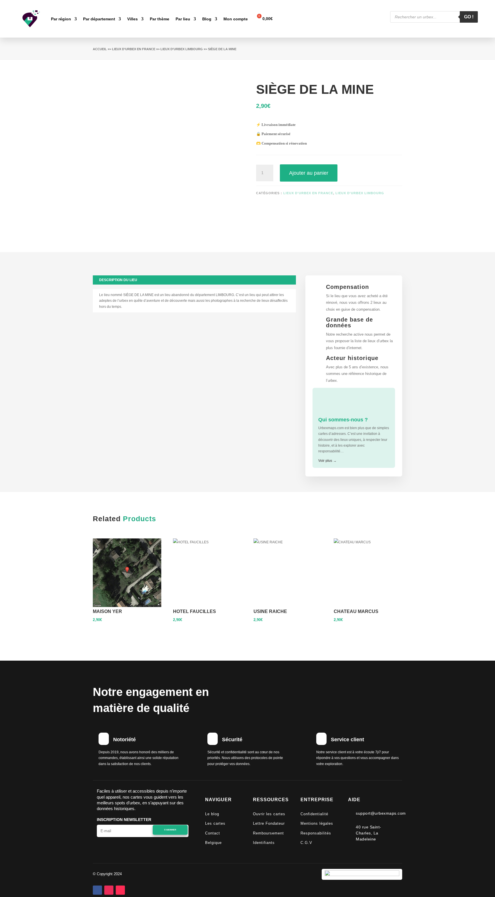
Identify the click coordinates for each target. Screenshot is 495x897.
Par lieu (183, 19)
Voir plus (327, 461)
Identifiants (264, 842)
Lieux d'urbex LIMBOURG (181, 49)
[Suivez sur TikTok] (120, 890)
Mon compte (235, 19)
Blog (206, 19)
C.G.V (306, 842)
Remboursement (268, 833)
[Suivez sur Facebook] (97, 890)
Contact (212, 833)
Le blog (212, 814)
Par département (99, 19)
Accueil (100, 49)
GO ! (469, 16)
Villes (132, 19)
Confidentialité (314, 814)
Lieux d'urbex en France (133, 49)
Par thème (159, 19)
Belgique (213, 842)
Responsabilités (315, 833)
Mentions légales (316, 823)
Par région (61, 19)
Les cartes (215, 823)
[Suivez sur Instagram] (108, 890)
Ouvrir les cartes (269, 814)
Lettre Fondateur (269, 823)
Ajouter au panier (308, 173)
